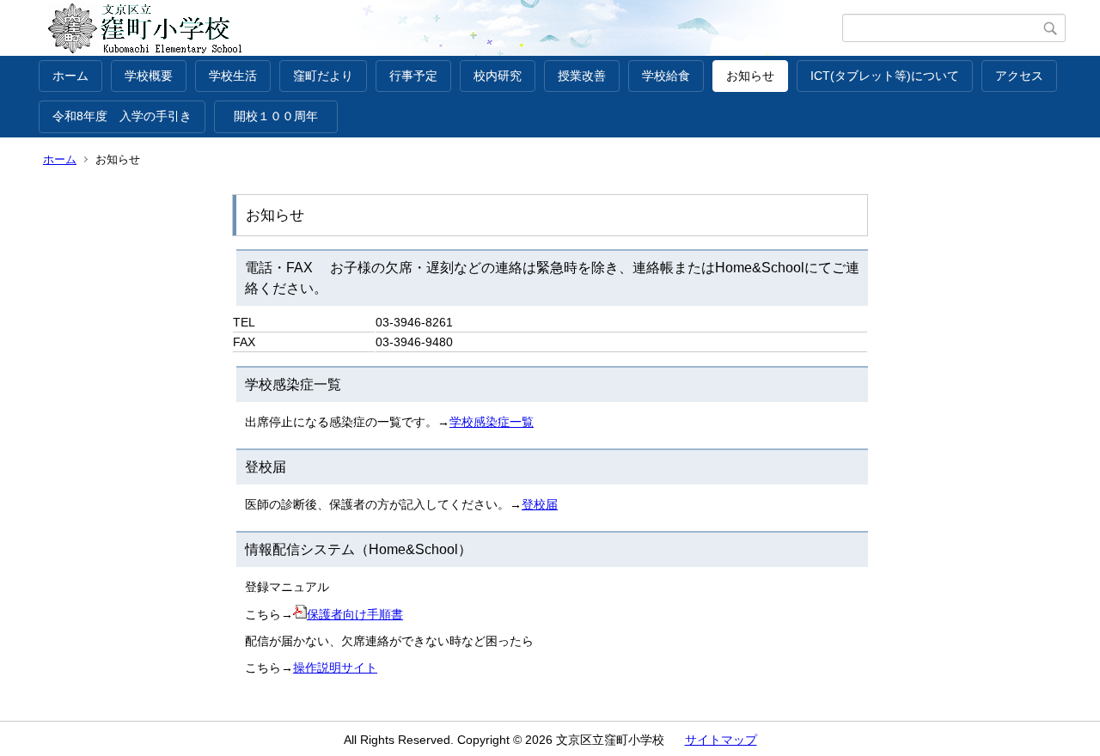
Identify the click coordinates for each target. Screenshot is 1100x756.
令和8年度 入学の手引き (122, 116)
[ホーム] (440, 28)
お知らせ (750, 75)
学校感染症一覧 (491, 422)
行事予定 (413, 75)
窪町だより (323, 75)
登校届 (540, 504)
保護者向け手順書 (355, 614)
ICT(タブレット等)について (884, 75)
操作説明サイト (335, 667)
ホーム (70, 75)
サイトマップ (721, 740)
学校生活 (233, 75)
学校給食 (666, 75)
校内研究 (498, 75)
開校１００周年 (282, 116)
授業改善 (582, 75)
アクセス (1019, 75)
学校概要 (149, 75)
